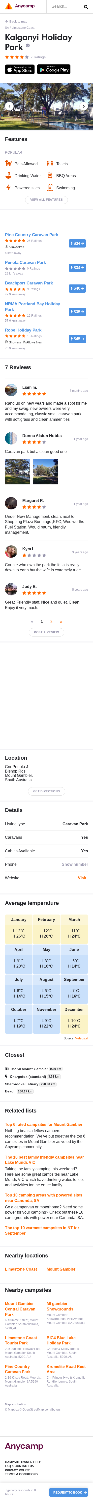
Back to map (18, 21)
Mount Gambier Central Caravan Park (20, 1309)
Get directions (46, 791)
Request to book (68, 1492)
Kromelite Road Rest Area (66, 1369)
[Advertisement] (46, 695)
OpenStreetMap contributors (42, 1409)
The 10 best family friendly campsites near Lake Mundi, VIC (44, 1160)
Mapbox (13, 1409)
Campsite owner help (23, 1462)
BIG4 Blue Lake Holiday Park (61, 1340)
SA (7, 27)
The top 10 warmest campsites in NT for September (42, 1230)
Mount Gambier (61, 1269)
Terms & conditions (21, 1474)
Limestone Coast (23, 27)
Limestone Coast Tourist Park (21, 1340)
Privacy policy (17, 1470)
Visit (82, 878)
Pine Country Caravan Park (18, 1369)
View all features (46, 199)
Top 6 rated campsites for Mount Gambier (43, 1124)
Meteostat (81, 1038)
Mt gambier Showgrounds (60, 1306)
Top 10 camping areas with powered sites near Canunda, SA (43, 1198)
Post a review (46, 632)
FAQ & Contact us (19, 1466)
